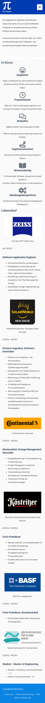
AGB (38, 694)
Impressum (9, 694)
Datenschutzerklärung (25, 694)
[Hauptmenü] (39, 7)
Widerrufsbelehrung (22, 698)
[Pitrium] (6, 7)
